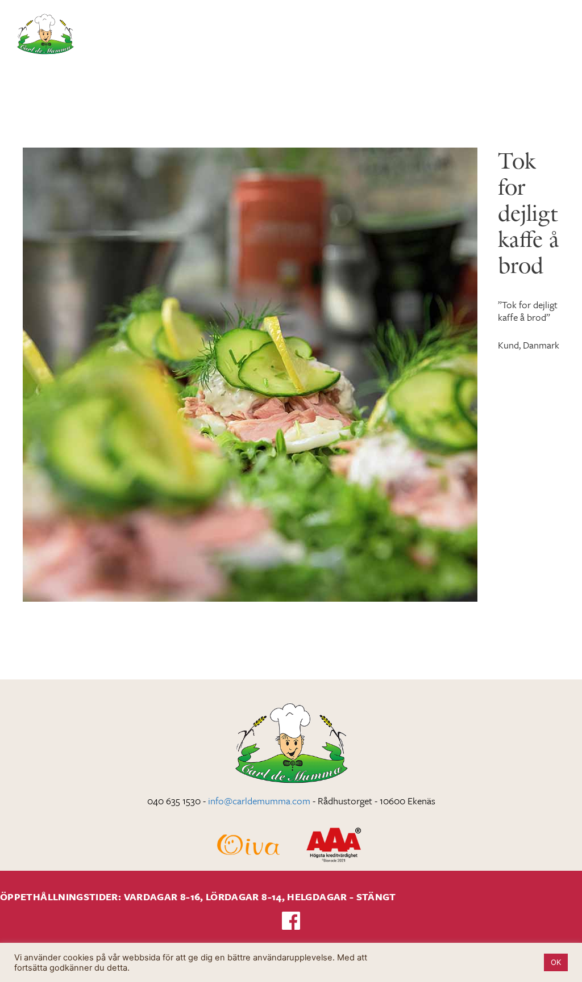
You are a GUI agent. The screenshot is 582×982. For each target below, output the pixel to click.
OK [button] (556, 962)
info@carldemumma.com (259, 801)
